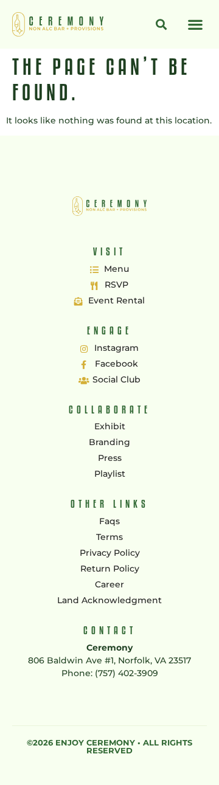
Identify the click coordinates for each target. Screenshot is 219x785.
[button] (195, 24)
